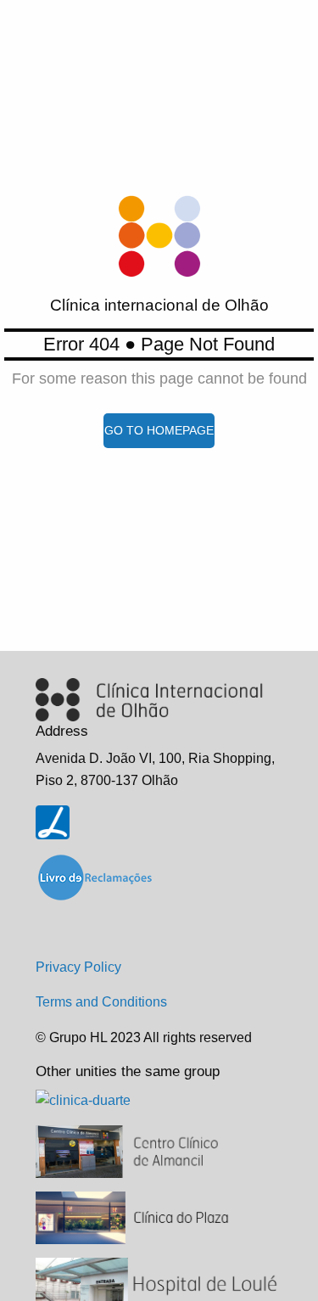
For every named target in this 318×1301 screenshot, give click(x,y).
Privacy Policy (78, 967)
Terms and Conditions (101, 1002)
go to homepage (159, 430)
